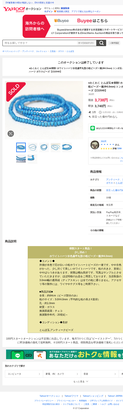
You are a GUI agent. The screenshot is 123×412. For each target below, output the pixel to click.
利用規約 (83, 401)
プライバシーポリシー (43, 401)
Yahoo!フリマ (71, 396)
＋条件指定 (114, 43)
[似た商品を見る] (11, 133)
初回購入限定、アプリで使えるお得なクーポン (79, 11)
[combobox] (40, 43)
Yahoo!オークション (50, 396)
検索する (101, 43)
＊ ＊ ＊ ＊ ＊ (107, 144)
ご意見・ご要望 (90, 404)
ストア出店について (71, 404)
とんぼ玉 (70, 51)
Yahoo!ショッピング (93, 396)
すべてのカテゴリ (86, 43)
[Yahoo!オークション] (22, 8)
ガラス (61, 51)
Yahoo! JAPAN (115, 396)
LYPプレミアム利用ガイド (101, 401)
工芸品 (53, 51)
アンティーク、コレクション (34, 51)
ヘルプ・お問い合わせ (109, 404)
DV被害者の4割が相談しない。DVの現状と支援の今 (30, 2)
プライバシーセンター (66, 401)
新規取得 (65, 8)
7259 (119, 148)
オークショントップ (11, 51)
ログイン (48, 11)
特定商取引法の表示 (51, 404)
